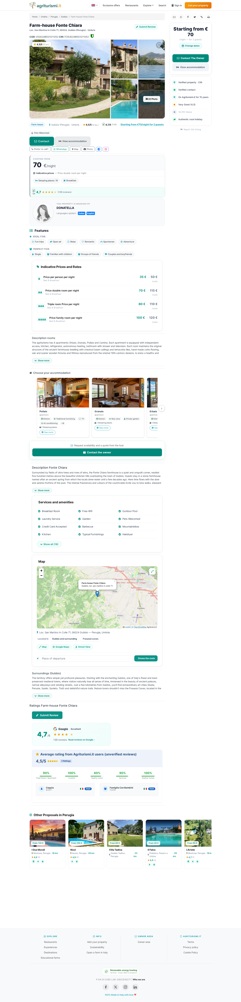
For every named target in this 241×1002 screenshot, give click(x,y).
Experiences (50, 947)
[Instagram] (106, 149)
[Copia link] (202, 17)
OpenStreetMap (140, 627)
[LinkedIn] (135, 987)
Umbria (44, 16)
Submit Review (147, 26)
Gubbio (64, 16)
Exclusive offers (111, 5)
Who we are (139, 979)
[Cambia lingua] (94, 5)
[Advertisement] (120, 900)
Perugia (54, 16)
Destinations (50, 952)
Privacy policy (190, 947)
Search (162, 5)
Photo (90, 149)
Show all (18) (50, 544)
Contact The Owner (192, 58)
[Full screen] (152, 571)
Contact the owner (98, 452)
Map (76, 149)
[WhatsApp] (181, 17)
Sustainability (97, 947)
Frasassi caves (90, 638)
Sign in (178, 5)
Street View (84, 646)
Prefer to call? (41, 149)
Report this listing (192, 129)
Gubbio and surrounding (64, 638)
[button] (97, 594)
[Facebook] (188, 17)
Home (35, 16)
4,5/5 (92, 124)
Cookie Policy (190, 952)
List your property (198, 5)
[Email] (174, 17)
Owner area (144, 942)
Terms (190, 942)
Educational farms (50, 957)
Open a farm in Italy (97, 952)
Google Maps (62, 646)
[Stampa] (208, 17)
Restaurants (131, 5)
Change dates (192, 45)
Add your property (97, 942)
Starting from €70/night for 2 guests (142, 124)
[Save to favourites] (159, 45)
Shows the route (146, 658)
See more (48, 432)
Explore (147, 5)
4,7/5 (111, 124)
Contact (43, 141)
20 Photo (153, 99)
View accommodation (74, 141)
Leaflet (128, 627)
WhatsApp (61, 149)
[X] (195, 17)
